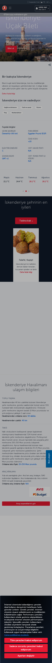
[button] (26, 655)
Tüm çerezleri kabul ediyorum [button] (26, 640)
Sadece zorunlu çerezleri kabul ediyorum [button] (26, 648)
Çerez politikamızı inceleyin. (16, 635)
